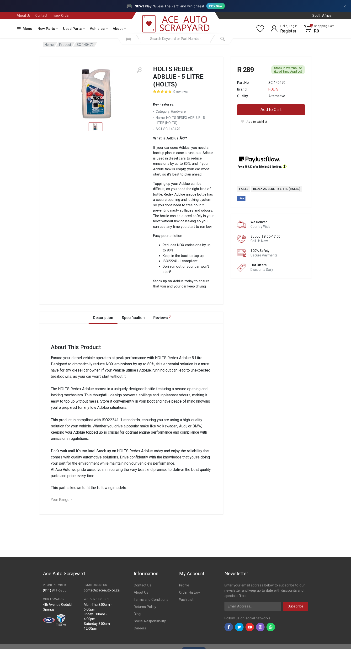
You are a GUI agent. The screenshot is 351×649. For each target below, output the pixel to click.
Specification (133, 317)
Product (65, 45)
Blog (137, 614)
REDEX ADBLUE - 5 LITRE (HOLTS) (276, 189)
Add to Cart (271, 109)
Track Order (61, 15)
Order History (189, 592)
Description (103, 317)
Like (241, 198)
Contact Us (142, 585)
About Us (24, 15)
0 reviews (180, 92)
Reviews (161, 317)
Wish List (186, 599)
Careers (140, 628)
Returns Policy (145, 607)
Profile (184, 585)
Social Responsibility (150, 621)
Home (49, 45)
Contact (41, 15)
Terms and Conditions (151, 599)
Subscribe (295, 606)
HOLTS (273, 89)
